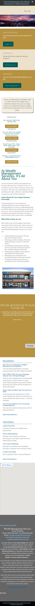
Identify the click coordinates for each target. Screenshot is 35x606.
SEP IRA (9, 122)
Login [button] (7, 44)
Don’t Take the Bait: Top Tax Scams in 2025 (17, 391)
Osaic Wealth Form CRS (8, 525)
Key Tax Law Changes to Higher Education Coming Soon (15, 365)
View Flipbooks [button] (11, 86)
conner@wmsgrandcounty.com (17, 537)
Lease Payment (9, 426)
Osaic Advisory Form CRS (17, 587)
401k (14, 122)
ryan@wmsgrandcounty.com (20, 535)
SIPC (8, 545)
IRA (4, 120)
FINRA (4, 545)
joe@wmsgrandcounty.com (18, 539)
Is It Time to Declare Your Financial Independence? (16, 404)
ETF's (13, 144)
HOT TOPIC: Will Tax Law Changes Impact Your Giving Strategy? (16, 375)
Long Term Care (8, 133)
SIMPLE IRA (16, 120)
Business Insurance (11, 135)
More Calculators (10, 459)
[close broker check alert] (32, 1)
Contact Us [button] (9, 65)
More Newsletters (10, 414)
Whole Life (12, 132)
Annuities (16, 133)
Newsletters (8, 361)
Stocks (18, 144)
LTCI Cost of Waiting (10, 444)
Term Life (5, 132)
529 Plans (5, 156)
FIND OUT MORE (11, 126)
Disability (18, 132)
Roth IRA (9, 120)
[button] (27, 11)
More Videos (17, 319)
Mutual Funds (7, 144)
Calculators (8, 422)
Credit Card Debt (9, 452)
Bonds (6, 145)
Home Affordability (10, 434)
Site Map (3, 593)
